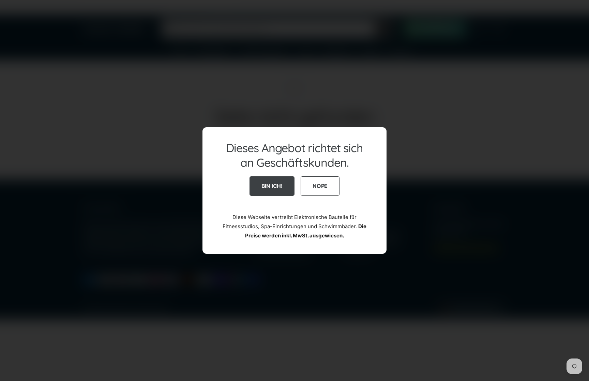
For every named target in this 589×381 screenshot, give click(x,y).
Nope (320, 185)
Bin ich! (272, 185)
